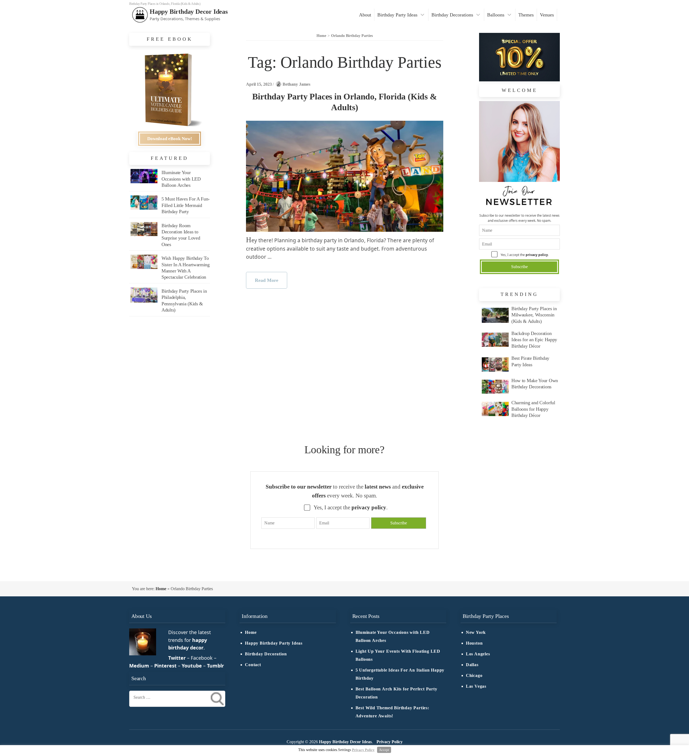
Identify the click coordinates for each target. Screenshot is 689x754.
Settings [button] (344, 750)
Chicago (474, 675)
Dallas (472, 664)
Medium (139, 665)
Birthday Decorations (452, 15)
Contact (253, 664)
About (365, 15)
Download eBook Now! (169, 138)
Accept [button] (384, 750)
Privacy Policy (390, 741)
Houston (474, 643)
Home (161, 588)
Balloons (495, 15)
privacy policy (537, 255)
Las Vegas (476, 686)
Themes (526, 15)
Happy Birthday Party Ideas (274, 643)
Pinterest (165, 665)
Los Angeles (478, 654)
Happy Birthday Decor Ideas (189, 11)
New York (476, 632)
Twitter (177, 658)
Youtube (192, 665)
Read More (266, 280)
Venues (547, 15)
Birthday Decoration (266, 654)
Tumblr (215, 665)
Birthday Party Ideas (397, 15)
